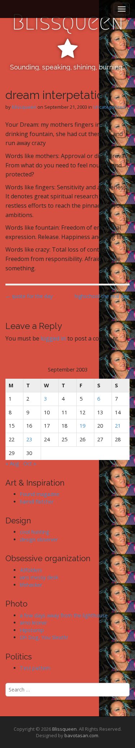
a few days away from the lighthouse (64, 615)
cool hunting (34, 531)
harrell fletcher (37, 501)
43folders (31, 570)
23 (29, 439)
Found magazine (39, 494)
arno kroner (33, 622)
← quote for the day (29, 296)
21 (118, 425)
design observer (39, 539)
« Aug (12, 463)
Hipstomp (32, 630)
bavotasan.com (81, 735)
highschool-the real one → (102, 300)
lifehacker (31, 584)
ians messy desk (39, 577)
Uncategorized (109, 107)
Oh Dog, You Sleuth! (44, 637)
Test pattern (35, 667)
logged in (53, 338)
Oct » (29, 463)
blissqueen (24, 107)
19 (82, 425)
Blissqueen (67, 22)
